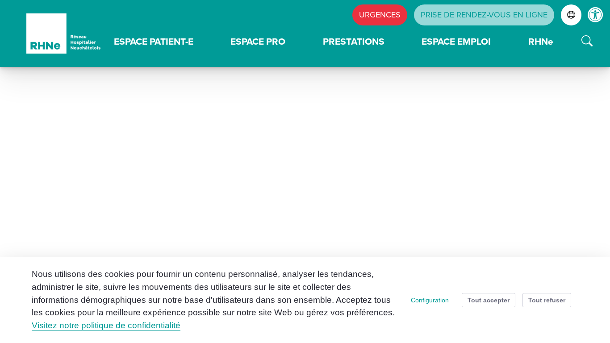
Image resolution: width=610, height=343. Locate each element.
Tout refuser (546, 300)
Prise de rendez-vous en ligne (484, 15)
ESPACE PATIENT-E (153, 41)
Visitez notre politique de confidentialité (106, 325)
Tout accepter (489, 300)
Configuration (430, 300)
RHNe (540, 41)
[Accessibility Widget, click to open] (595, 14)
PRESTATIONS (353, 41)
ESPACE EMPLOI (456, 41)
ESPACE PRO (257, 41)
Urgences (380, 15)
